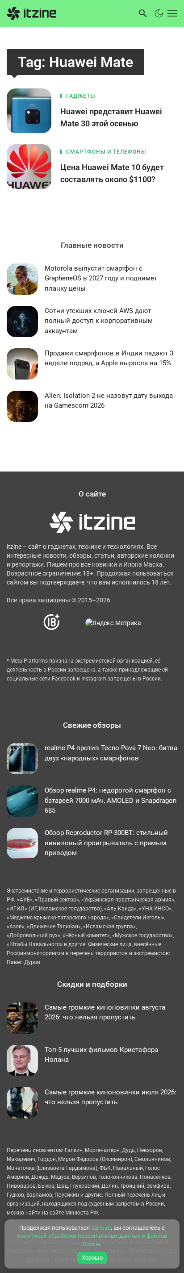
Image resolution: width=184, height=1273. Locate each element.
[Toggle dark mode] (159, 13)
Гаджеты (80, 96)
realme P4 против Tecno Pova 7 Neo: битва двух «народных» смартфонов (111, 753)
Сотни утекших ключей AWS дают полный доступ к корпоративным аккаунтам (99, 321)
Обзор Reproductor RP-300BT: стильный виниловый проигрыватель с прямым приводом (106, 843)
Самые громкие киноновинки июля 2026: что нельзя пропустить (110, 1097)
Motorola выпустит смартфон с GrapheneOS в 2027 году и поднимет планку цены (101, 278)
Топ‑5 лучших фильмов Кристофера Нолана (101, 1055)
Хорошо (92, 1257)
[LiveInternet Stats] (73, 622)
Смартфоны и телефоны (106, 152)
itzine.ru (101, 1227)
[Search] (143, 13)
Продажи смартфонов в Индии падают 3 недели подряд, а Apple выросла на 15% (109, 358)
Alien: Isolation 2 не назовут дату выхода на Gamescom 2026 (109, 401)
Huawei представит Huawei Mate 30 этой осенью (111, 117)
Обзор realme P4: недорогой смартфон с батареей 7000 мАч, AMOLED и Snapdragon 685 (110, 800)
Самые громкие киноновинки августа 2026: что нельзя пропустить (105, 1012)
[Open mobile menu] (171, 13)
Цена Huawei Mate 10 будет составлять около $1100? (112, 173)
